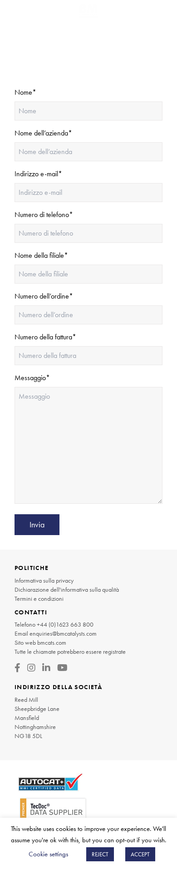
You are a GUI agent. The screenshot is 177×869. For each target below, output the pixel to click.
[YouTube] (62, 668)
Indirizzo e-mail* (38, 174)
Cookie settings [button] (48, 854)
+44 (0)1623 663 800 (65, 624)
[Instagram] (31, 668)
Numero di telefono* (44, 214)
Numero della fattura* (45, 337)
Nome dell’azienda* (43, 133)
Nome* (25, 92)
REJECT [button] (100, 854)
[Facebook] (17, 668)
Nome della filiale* (41, 255)
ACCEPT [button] (140, 854)
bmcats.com (51, 642)
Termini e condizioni (39, 598)
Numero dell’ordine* (44, 296)
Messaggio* (32, 377)
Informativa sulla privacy (44, 580)
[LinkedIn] (46, 668)
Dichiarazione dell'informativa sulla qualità (67, 589)
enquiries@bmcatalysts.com (63, 633)
